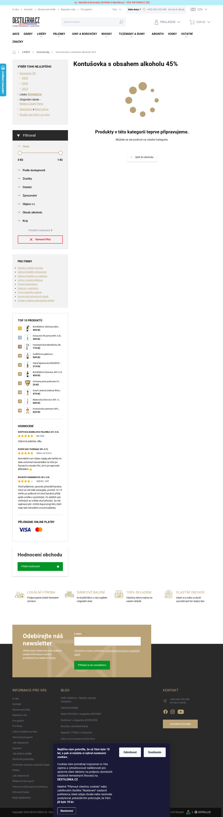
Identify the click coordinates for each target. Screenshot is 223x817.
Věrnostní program (22, 737)
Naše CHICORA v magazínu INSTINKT (81, 713)
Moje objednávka (21, 797)
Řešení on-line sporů (23, 781)
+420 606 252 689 (180, 701)
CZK (200, 9)
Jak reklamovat (20, 775)
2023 (25, 89)
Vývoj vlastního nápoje (30, 292)
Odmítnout (130, 752)
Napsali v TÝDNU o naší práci (76, 732)
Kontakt (28, 9)
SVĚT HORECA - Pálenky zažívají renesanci (78, 700)
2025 (25, 78)
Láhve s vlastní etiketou (30, 280)
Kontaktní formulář (180, 724)
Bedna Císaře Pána (31, 103)
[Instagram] (172, 711)
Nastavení (66, 810)
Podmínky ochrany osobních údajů (31, 764)
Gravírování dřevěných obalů (33, 296)
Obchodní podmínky (23, 759)
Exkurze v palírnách (28, 288)
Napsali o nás (68, 9)
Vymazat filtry (43, 239)
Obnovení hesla (20, 792)
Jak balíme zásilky (22, 753)
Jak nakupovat (20, 742)
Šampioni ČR (28, 73)
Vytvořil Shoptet (175, 812)
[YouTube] (181, 711)
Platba (16, 770)
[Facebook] (165, 711)
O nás (15, 9)
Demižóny (26, 109)
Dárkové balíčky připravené (32, 272)
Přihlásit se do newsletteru (92, 665)
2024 (25, 83)
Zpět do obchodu (144, 157)
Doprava (17, 748)
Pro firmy (17, 726)
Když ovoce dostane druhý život (78, 738)
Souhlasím (154, 752)
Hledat (121, 22)
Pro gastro (86, 9)
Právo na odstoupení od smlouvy (30, 786)
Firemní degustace (27, 284)
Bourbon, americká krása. (75, 726)
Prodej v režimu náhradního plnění (36, 300)
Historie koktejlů (69, 707)
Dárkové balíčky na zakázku (32, 276)
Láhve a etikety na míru (24, 731)
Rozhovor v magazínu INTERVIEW (79, 720)
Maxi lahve (41, 109)
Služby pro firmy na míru (35, 114)
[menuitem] (18, 34)
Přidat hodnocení (30, 566)
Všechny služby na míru (30, 268)
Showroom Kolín (47, 9)
